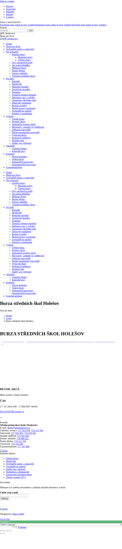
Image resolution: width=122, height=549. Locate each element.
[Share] (4, 530)
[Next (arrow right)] (4, 533)
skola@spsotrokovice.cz (18, 427)
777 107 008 (23, 446)
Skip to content (7, 1)
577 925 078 (24, 430)
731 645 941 (30, 433)
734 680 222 (23, 438)
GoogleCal (19, 411)
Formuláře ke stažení (15, 466)
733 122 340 (17, 444)
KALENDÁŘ (7, 411)
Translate (22, 527)
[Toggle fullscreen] (7, 530)
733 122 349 (37, 430)
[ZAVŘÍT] (1, 417)
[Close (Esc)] (1, 530)
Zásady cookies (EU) (16, 477)
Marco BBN (18, 514)
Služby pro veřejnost (15, 469)
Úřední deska (12, 458)
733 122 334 (20, 441)
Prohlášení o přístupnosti (17, 472)
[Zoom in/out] (10, 530)
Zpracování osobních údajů (19, 474)
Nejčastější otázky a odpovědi (20, 464)
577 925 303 (17, 433)
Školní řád (11, 461)
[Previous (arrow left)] (1, 533)
